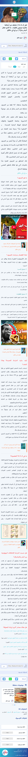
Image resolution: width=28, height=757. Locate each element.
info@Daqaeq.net (18, 751)
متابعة (7, 732)
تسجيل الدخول (16, 712)
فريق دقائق (19, 38)
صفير (24, 66)
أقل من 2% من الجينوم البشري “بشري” (18, 642)
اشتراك (7, 744)
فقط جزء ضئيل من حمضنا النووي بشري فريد (17, 638)
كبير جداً (10, 66)
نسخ (4, 46)
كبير (14, 66)
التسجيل (9, 712)
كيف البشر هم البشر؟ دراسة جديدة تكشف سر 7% (16, 653)
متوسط (19, 66)
